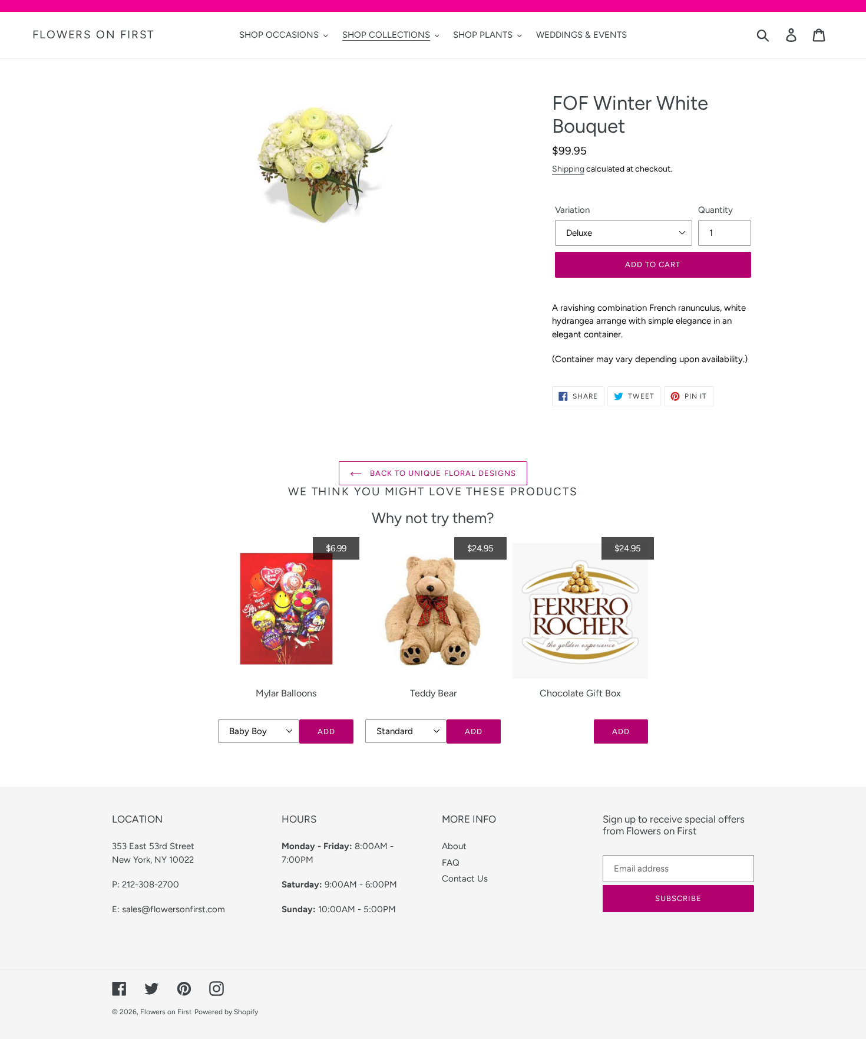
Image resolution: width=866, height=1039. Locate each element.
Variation (572, 210)
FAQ (451, 862)
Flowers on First (93, 34)
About (454, 846)
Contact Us (465, 878)
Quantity (715, 210)
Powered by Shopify (226, 1012)
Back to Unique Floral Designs (442, 473)
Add (326, 731)
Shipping (568, 168)
